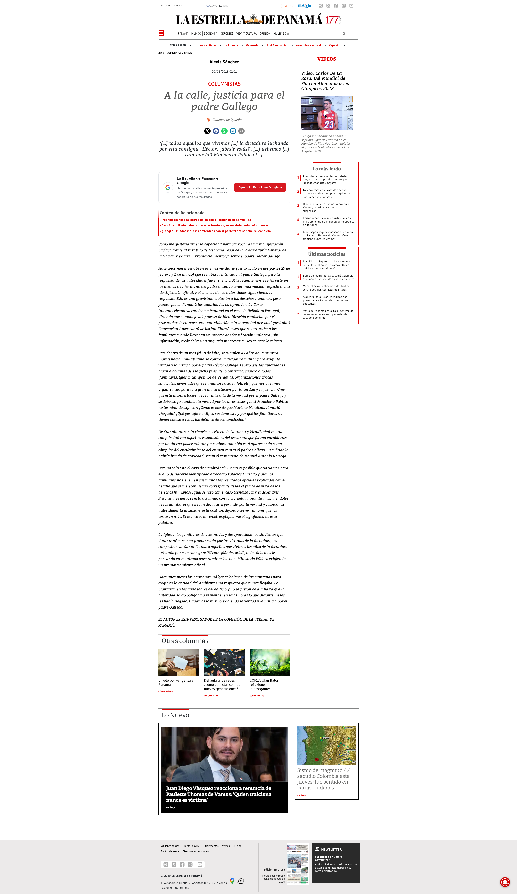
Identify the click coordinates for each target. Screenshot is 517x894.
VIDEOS (326, 59)
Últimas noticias (327, 254)
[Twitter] (207, 131)
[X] (328, 5)
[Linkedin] (233, 131)
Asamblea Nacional (308, 45)
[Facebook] (336, 5)
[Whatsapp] (224, 131)
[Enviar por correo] (241, 131)
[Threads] (321, 5)
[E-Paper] (285, 5)
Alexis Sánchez (224, 62)
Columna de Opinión (226, 120)
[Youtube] (351, 5)
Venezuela (252, 45)
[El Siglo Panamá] (304, 5)
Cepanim (334, 45)
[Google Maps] (232, 881)
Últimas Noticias (205, 45)
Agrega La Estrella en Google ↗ (260, 187)
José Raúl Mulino (277, 45)
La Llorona (231, 45)
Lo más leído (327, 169)
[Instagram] (344, 5)
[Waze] (240, 881)
